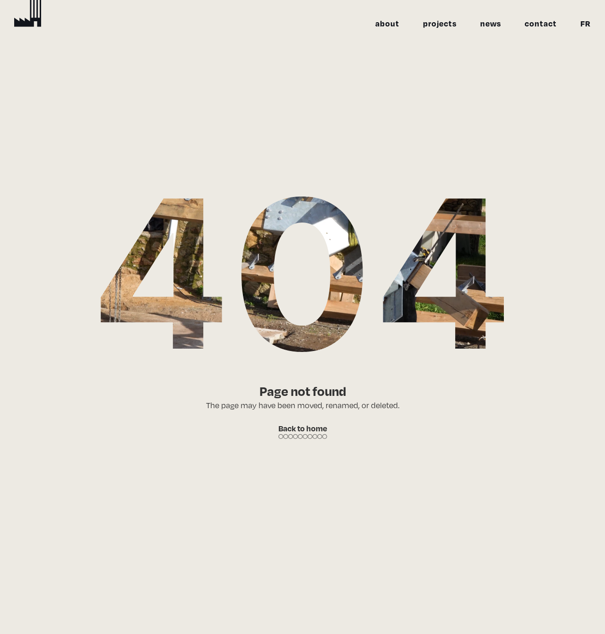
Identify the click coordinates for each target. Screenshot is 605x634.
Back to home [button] (302, 428)
